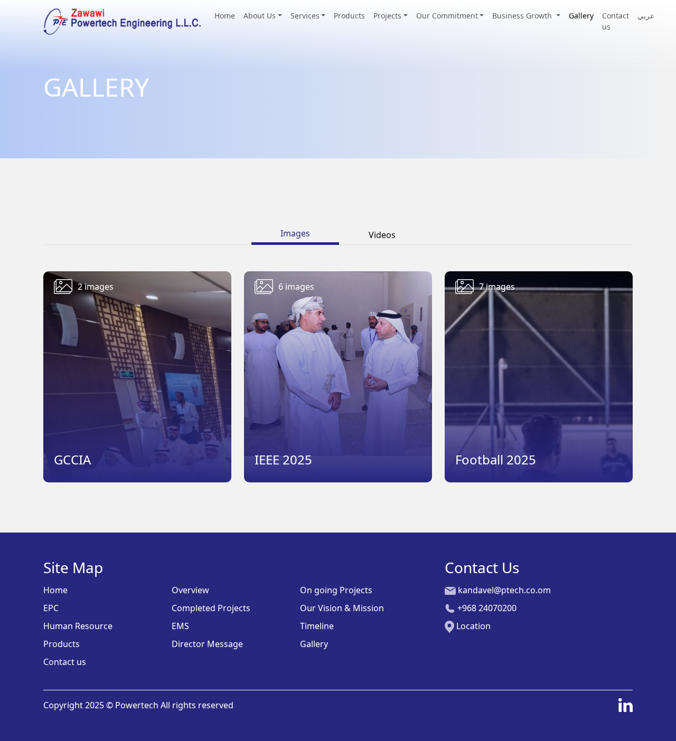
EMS (180, 626)
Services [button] (305, 16)
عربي (645, 16)
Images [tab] (295, 233)
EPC (51, 608)
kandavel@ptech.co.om (503, 590)
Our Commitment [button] (447, 16)
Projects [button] (387, 16)
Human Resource (77, 626)
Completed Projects (211, 608)
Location (472, 626)
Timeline (317, 626)
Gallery (581, 16)
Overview (190, 590)
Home (224, 16)
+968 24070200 (486, 608)
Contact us (615, 21)
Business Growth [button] (523, 16)
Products (349, 16)
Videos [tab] (382, 235)
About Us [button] (259, 16)
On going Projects (336, 590)
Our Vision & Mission (342, 608)
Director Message (207, 644)
